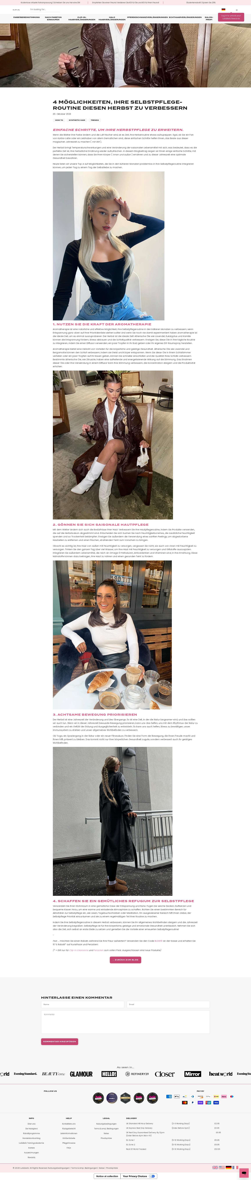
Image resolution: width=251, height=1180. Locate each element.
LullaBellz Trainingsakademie (31, 1143)
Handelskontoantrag (31, 1138)
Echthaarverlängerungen (185, 17)
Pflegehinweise (68, 1143)
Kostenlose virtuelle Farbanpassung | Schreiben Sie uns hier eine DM (50, 2)
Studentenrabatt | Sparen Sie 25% (200, 2)
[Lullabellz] (125, 9)
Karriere (31, 1148)
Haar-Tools (222, 18)
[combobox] (45, 9)
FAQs (69, 1148)
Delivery (131, 1118)
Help (69, 1118)
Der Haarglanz (31, 1128)
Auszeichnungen (31, 1152)
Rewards (31, 1157)
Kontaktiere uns (69, 1124)
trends (95, 120)
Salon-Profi (209, 18)
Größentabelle (69, 1138)
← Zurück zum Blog (125, 960)
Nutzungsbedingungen (106, 1124)
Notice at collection (107, 1176)
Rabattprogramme (31, 1133)
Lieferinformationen (68, 1133)
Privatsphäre (106, 1138)
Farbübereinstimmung (26, 17)
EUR (16, 10)
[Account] (231, 9)
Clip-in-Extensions (78, 950)
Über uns (31, 1124)
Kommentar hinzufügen (59, 1041)
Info (31, 1118)
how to (59, 120)
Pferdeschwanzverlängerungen (147, 17)
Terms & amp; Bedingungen (106, 1128)
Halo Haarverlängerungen (112, 18)
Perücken (98, 950)
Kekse (106, 1133)
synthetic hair (77, 120)
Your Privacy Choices (135, 1176)
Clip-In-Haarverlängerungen (81, 18)
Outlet (233, 17)
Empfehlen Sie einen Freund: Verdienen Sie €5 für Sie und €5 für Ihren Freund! (125, 2)
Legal (106, 1118)
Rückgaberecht (69, 1128)
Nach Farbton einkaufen (53, 18)
